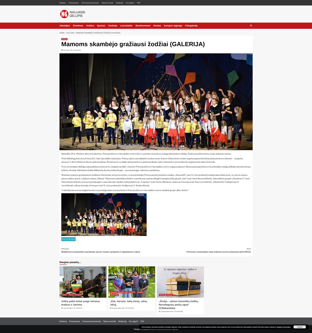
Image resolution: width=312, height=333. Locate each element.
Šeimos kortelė (107, 3)
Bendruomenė (143, 25)
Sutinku (299, 327)
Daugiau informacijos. (284, 327)
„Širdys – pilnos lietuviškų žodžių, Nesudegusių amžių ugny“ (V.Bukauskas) (179, 304)
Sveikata (112, 25)
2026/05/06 (179, 311)
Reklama (62, 3)
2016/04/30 (77, 50)
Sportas (101, 25)
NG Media (66, 50)
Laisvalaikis (126, 25)
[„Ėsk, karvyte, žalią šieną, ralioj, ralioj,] (131, 282)
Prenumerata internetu (90, 3)
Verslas (157, 25)
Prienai (71, 295)
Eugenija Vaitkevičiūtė (118, 308)
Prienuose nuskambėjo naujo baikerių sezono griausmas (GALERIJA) (218, 250)
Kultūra (90, 25)
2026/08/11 (79, 308)
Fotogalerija (191, 25)
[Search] (251, 26)
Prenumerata (74, 3)
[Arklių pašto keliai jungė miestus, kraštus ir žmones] (82, 282)
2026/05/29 (130, 308)
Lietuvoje (169, 295)
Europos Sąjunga (173, 25)
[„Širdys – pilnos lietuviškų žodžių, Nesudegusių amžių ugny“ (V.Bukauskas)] (180, 282)
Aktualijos (64, 25)
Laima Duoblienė (68, 308)
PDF (138, 3)
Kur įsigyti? (130, 3)
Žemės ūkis (114, 295)
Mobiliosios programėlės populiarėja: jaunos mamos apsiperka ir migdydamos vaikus (100, 250)
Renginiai (78, 295)
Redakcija (119, 3)
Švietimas (78, 25)
